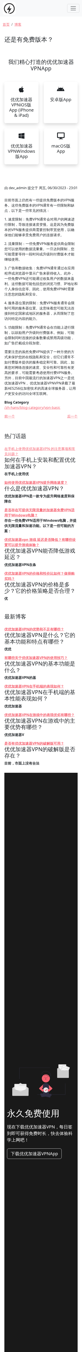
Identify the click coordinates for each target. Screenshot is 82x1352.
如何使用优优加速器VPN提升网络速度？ (36, 482)
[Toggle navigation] (73, 8)
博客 (17, 24)
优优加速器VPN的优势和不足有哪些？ (34, 629)
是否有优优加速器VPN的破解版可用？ (34, 743)
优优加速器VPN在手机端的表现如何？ (34, 686)
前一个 (9, 416)
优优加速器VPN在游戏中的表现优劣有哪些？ (39, 714)
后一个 (72, 416)
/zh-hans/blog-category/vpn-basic (32, 407)
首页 (6, 24)
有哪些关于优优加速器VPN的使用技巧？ (36, 657)
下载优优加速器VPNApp (34, 1154)
